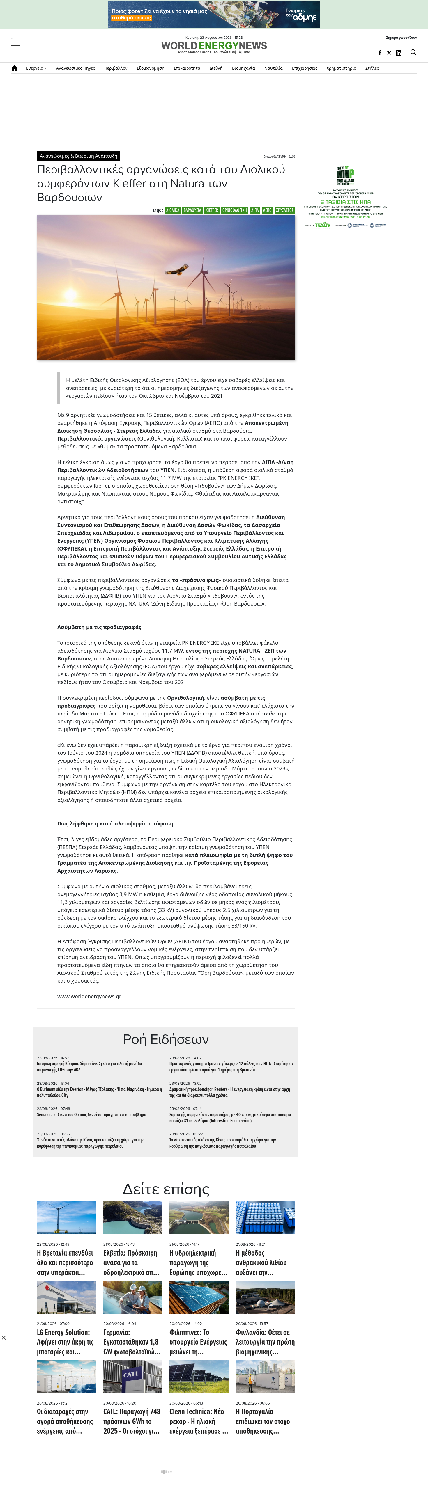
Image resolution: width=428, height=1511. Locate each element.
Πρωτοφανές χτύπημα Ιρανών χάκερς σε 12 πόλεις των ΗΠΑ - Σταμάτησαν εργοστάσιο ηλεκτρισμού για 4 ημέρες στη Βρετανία (231, 1067)
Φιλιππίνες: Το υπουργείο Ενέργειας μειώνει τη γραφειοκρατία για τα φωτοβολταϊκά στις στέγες (198, 1343)
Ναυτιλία (273, 68)
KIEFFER (212, 210)
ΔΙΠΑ (255, 210)
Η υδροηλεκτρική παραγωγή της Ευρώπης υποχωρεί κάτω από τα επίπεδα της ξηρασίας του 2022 (198, 1263)
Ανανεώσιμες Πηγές (75, 68)
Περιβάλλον (116, 68)
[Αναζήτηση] (411, 52)
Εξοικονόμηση (151, 68)
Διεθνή (216, 68)
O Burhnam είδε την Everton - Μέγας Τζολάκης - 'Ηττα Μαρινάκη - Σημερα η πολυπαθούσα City (99, 1092)
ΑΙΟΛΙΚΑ (172, 210)
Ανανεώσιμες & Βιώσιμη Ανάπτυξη (78, 156)
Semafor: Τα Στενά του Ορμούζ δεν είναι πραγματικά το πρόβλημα (91, 1115)
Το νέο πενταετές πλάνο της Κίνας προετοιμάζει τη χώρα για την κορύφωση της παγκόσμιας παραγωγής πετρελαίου (90, 1143)
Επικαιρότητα (187, 68)
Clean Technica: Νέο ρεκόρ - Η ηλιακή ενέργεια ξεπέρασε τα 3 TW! (198, 1422)
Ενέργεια (34, 68)
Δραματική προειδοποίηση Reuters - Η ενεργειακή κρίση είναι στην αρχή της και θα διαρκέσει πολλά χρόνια (229, 1092)
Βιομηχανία (243, 68)
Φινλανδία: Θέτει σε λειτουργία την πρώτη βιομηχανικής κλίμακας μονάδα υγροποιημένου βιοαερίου (265, 1343)
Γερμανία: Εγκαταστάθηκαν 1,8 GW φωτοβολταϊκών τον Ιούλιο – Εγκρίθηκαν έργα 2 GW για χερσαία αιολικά (130, 1343)
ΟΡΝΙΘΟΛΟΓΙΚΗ (234, 210)
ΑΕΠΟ (267, 210)
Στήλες (372, 68)
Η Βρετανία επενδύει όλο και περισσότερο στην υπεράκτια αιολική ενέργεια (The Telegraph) (66, 1263)
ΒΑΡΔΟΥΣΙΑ (192, 210)
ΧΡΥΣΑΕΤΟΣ (284, 210)
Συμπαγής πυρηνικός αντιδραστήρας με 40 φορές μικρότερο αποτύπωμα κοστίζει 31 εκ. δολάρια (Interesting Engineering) (230, 1118)
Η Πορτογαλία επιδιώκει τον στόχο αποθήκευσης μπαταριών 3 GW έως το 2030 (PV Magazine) (264, 1422)
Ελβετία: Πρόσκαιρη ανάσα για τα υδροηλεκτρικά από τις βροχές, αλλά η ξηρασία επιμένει (130, 1263)
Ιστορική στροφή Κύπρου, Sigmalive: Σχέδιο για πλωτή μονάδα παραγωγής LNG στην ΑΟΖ (89, 1067)
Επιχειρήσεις (304, 68)
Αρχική (16, 68)
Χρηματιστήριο (341, 68)
